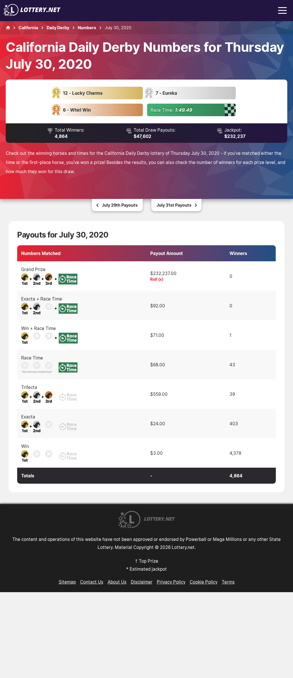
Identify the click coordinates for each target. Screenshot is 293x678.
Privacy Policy (171, 582)
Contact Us (91, 582)
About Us (117, 582)
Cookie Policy (203, 582)
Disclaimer (142, 582)
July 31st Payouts (174, 205)
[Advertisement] (146, 635)
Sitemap (67, 582)
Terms (228, 582)
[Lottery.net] (32, 14)
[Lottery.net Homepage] (8, 28)
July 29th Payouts (120, 205)
